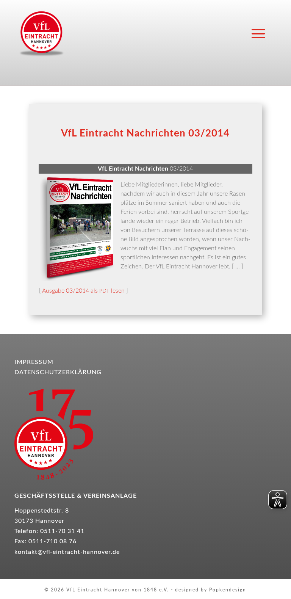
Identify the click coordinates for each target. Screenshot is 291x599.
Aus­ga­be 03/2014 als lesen (83, 291)
